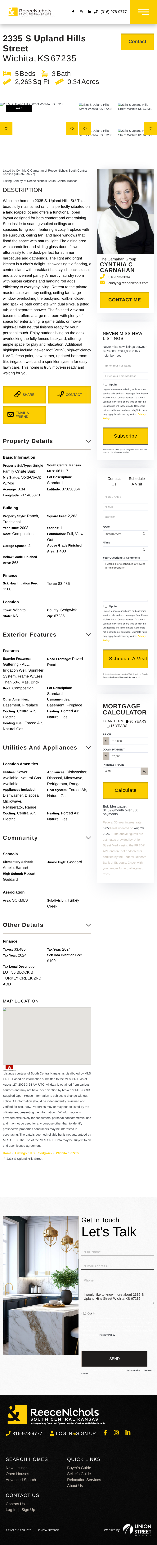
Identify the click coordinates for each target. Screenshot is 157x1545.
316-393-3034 (119, 277)
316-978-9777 (27, 1433)
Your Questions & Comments (121, 557)
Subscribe (125, 436)
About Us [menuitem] (75, 1486)
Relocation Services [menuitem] (84, 1480)
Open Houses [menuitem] (17, 1474)
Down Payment (114, 749)
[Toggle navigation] (143, 12)
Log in (64, 1433)
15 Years (119, 725)
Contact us (15, 1504)
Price (107, 734)
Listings (21, 1153)
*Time (106, 542)
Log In (11, 1510)
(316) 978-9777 (114, 12)
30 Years (137, 721)
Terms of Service (127, 677)
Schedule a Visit (137, 481)
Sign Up (86, 1433)
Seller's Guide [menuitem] (79, 1474)
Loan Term (113, 721)
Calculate (126, 790)
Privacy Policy (109, 677)
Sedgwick (45, 1153)
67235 (74, 1153)
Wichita (61, 1153)
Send (114, 1359)
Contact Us (114, 481)
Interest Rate (113, 764)
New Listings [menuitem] (16, 1468)
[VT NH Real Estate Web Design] (137, 1530)
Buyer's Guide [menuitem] (79, 1468)
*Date (106, 526)
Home (7, 1153)
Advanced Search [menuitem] (21, 1480)
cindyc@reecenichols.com (128, 283)
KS (32, 1153)
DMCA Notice (48, 1530)
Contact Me (124, 300)
